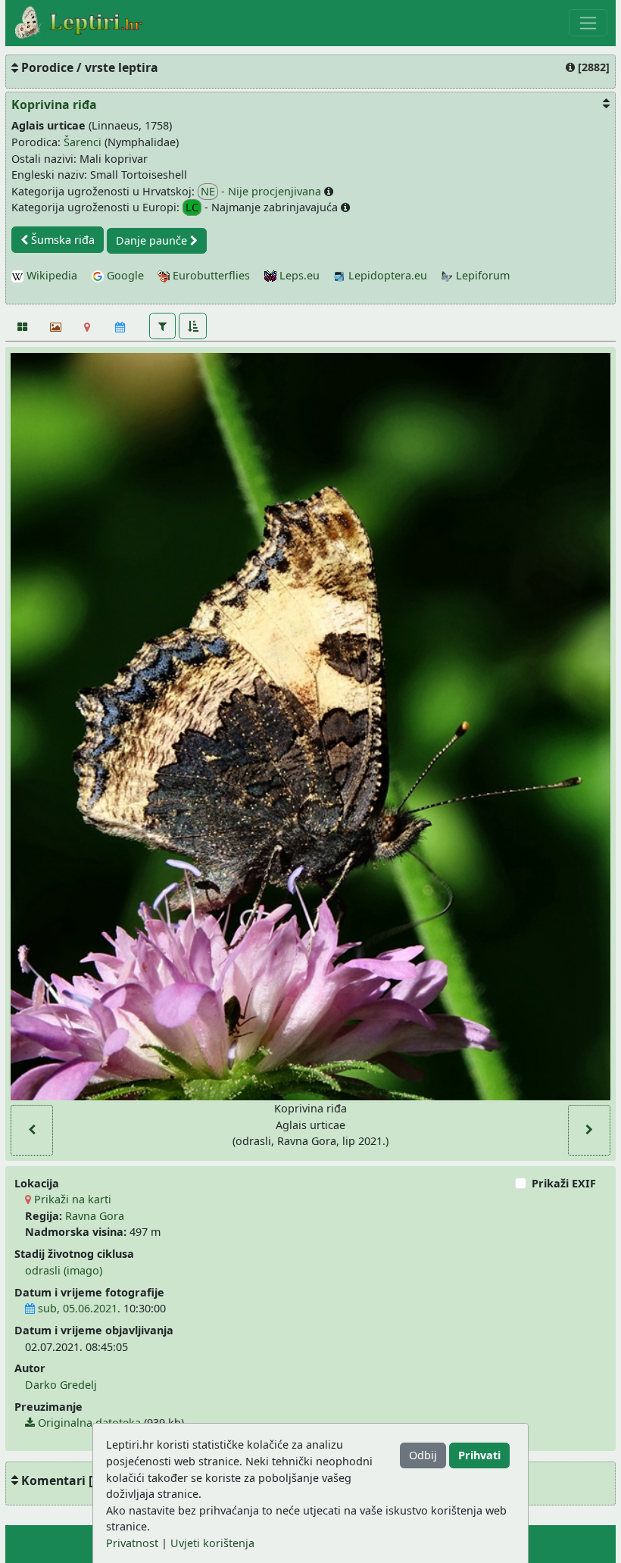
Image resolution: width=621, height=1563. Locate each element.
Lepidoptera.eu (386, 275)
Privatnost (132, 1543)
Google (124, 275)
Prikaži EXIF (564, 1183)
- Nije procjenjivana (262, 191)
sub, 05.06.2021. (77, 1308)
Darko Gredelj (61, 1384)
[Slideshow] (54, 327)
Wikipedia (50, 275)
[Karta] (87, 327)
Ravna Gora (94, 1216)
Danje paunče (153, 240)
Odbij (423, 1455)
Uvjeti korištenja (212, 1543)
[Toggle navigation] (588, 22)
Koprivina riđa (54, 104)
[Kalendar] (120, 327)
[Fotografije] (21, 327)
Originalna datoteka (88, 1422)
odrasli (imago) (63, 1270)
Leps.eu (298, 275)
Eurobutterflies (210, 275)
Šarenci (82, 142)
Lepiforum (481, 275)
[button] (162, 325)
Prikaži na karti (71, 1199)
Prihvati (479, 1455)
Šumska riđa (61, 239)
